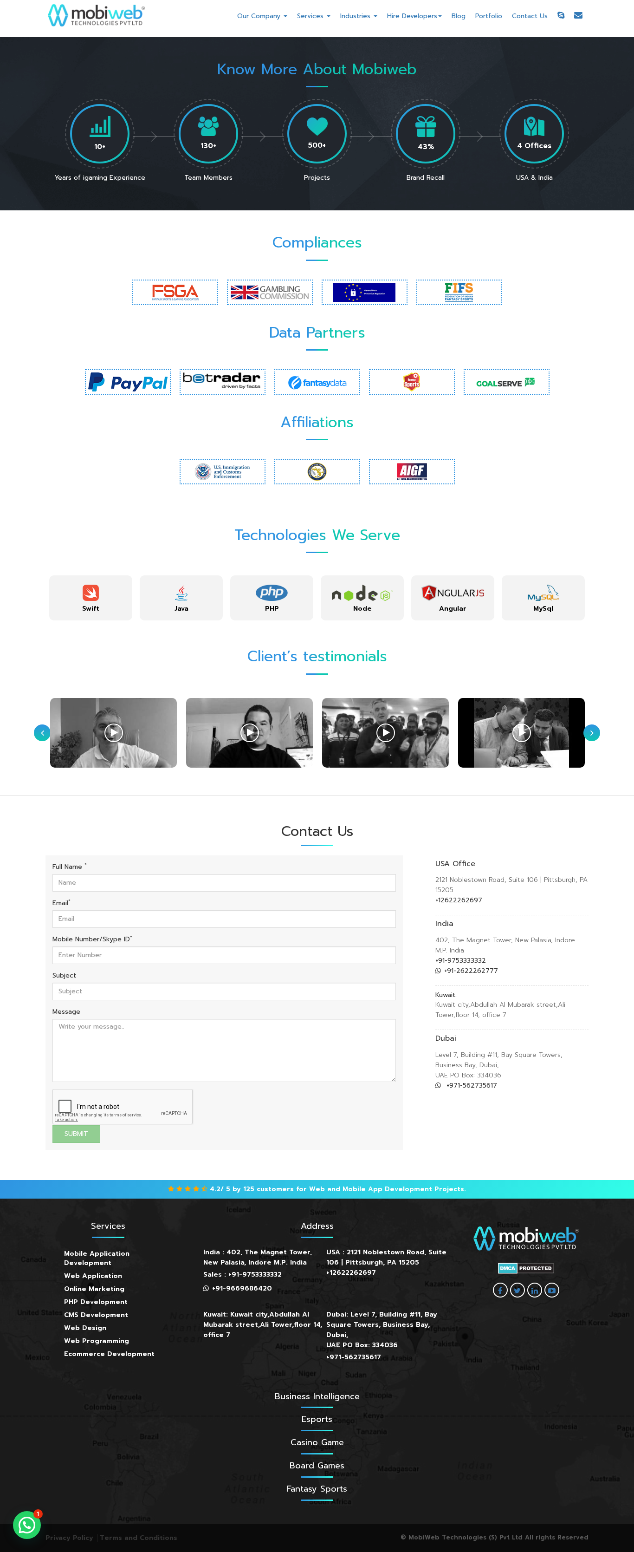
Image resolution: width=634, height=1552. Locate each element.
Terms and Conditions (138, 1538)
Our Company (260, 16)
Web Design (85, 1328)
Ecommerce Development (109, 1354)
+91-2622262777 (471, 971)
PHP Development (96, 1302)
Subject (64, 975)
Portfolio (488, 16)
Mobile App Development (387, 1189)
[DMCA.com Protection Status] (526, 1268)
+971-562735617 (470, 1085)
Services (311, 16)
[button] (27, 1525)
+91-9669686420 (242, 1288)
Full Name (69, 867)
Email (61, 903)
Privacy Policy (69, 1538)
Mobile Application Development (96, 1258)
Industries (356, 16)
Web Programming (96, 1341)
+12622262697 (458, 900)
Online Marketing (94, 1289)
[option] (90, 598)
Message (66, 1012)
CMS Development (96, 1315)
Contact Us (530, 16)
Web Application (93, 1276)
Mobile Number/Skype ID (92, 939)
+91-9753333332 (460, 960)
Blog (459, 16)
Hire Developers (412, 16)
